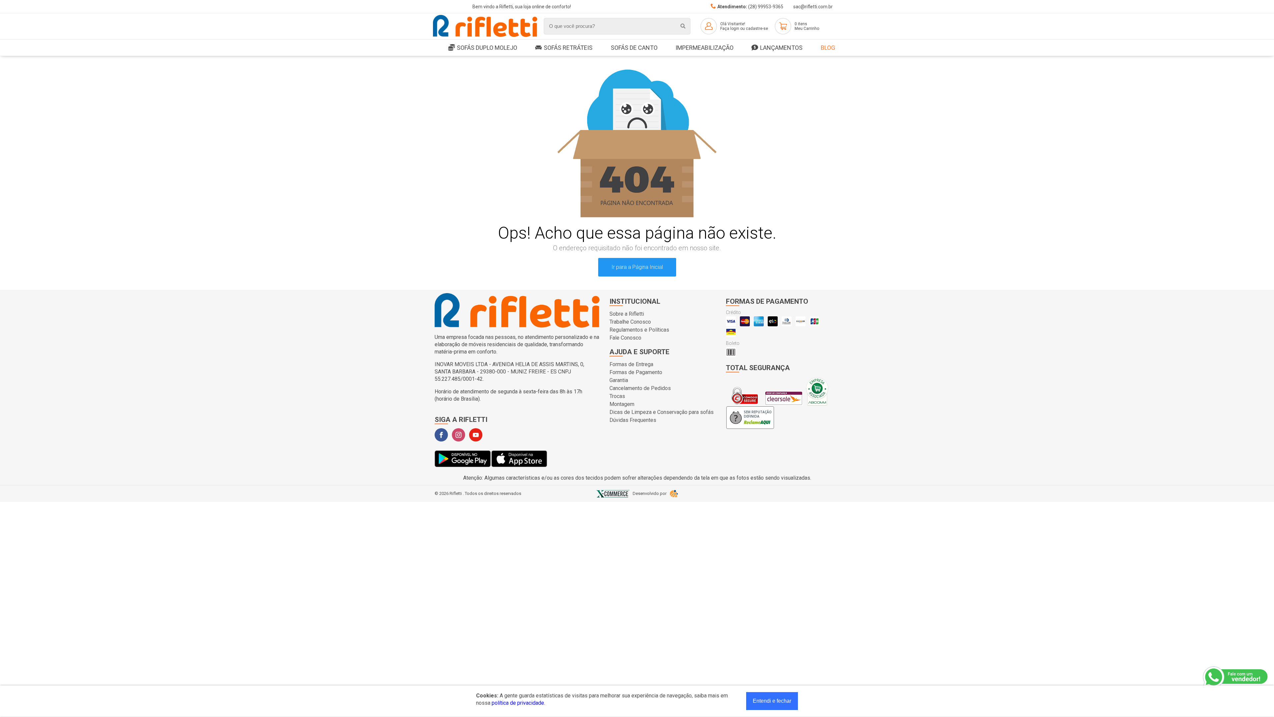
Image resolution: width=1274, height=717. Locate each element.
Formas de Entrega (631, 364)
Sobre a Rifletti (626, 314)
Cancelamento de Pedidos (640, 388)
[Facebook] (441, 434)
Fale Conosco (625, 338)
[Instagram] (458, 434)
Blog (828, 47)
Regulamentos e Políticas (639, 330)
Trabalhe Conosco (630, 322)
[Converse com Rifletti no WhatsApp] (1236, 677)
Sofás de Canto (634, 47)
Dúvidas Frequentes (632, 420)
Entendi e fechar (772, 701)
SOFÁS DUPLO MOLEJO (487, 47)
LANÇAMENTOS (781, 47)
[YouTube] (475, 434)
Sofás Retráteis (568, 47)
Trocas (617, 396)
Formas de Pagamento (635, 372)
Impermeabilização (704, 47)
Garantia (618, 380)
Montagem (621, 404)
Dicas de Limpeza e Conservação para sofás (661, 412)
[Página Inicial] (485, 36)
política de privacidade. (518, 703)
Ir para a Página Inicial (637, 267)
